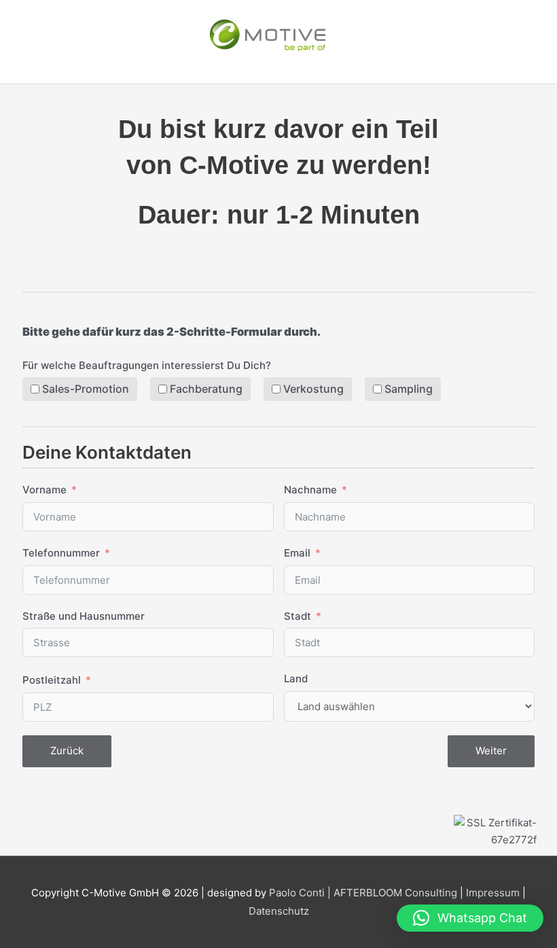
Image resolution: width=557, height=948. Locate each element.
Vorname (44, 489)
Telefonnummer (61, 552)
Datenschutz (279, 911)
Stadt (297, 616)
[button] (470, 918)
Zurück (67, 750)
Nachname (310, 489)
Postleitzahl (51, 679)
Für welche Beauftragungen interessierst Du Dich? (146, 365)
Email (297, 552)
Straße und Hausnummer (83, 616)
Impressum (493, 892)
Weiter (491, 750)
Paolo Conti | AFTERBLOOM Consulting (363, 892)
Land (296, 678)
